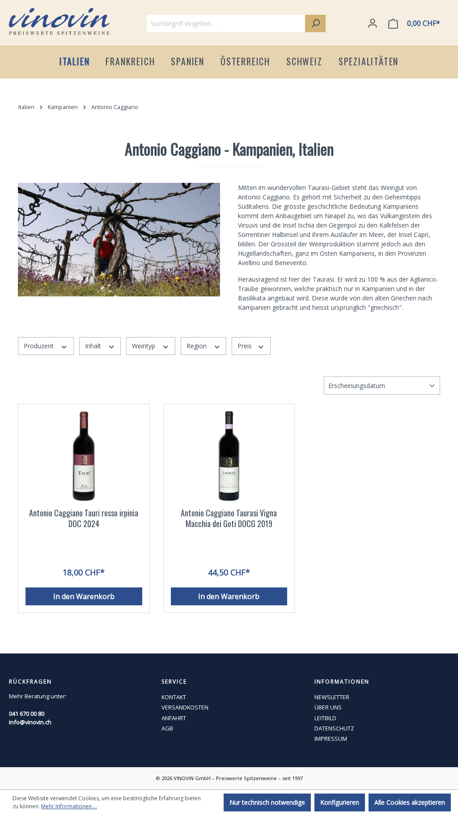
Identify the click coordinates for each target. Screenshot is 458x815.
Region (197, 346)
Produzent (39, 346)
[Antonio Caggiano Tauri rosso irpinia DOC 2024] (83, 456)
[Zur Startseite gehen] (59, 21)
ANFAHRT (173, 718)
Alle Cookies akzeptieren (409, 802)
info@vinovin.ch (30, 722)
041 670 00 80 (26, 713)
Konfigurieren (339, 802)
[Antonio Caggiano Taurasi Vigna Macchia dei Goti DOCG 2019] (229, 456)
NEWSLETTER (331, 697)
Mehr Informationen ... (69, 806)
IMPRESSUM (330, 739)
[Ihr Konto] (372, 23)
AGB (167, 728)
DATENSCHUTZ (334, 728)
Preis (245, 346)
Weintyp (144, 346)
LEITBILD (325, 718)
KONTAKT (173, 697)
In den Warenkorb (83, 596)
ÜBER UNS (328, 707)
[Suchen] (315, 23)
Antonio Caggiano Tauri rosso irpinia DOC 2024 (83, 518)
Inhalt (94, 346)
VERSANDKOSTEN (184, 707)
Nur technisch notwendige (267, 802)
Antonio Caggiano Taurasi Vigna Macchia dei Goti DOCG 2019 (229, 518)
